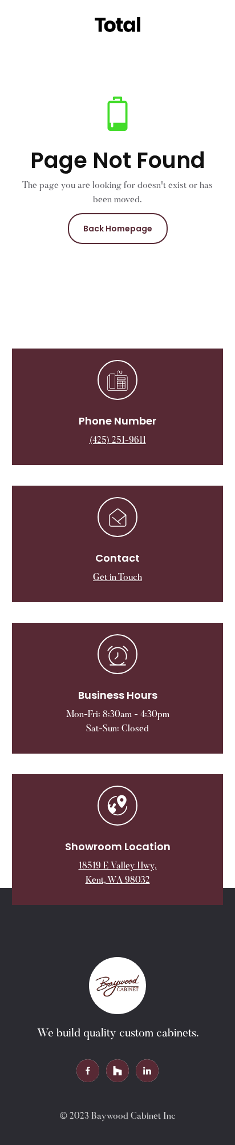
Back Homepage (117, 228)
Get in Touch (117, 577)
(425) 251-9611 (118, 440)
